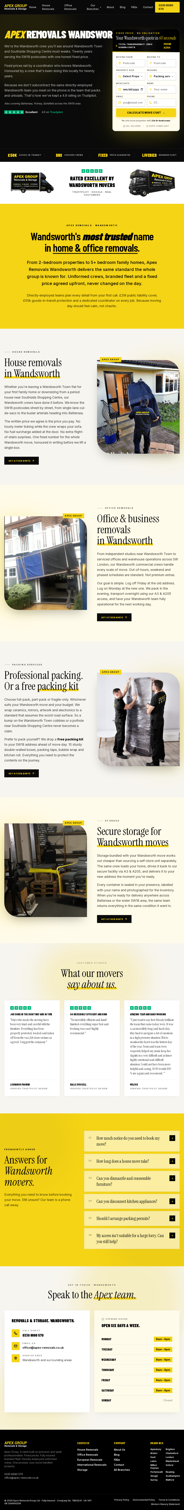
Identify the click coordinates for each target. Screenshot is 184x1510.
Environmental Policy (144, 1499)
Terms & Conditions (169, 1499)
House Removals (48, 7)
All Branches (122, 1469)
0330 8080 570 (166, 7)
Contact (148, 7)
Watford (170, 1479)
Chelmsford (172, 1453)
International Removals (92, 1464)
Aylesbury (155, 1449)
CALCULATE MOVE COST (146, 112)
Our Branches (94, 7)
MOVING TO (153, 57)
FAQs (134, 7)
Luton (153, 1461)
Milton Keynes (154, 1466)
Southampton (173, 1476)
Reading (170, 1472)
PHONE (151, 96)
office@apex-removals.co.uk (43, 1347)
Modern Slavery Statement (165, 1504)
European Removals (89, 1459)
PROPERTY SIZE (125, 70)
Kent (152, 1457)
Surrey (154, 1479)
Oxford (169, 1465)
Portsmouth (156, 1472)
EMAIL (119, 96)
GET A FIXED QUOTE (20, 460)
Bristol (153, 1453)
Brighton (170, 1449)
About (110, 7)
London (170, 1457)
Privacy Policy (121, 1499)
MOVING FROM (124, 57)
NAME (150, 83)
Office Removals (70, 7)
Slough (154, 1476)
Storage (82, 1469)
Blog (122, 7)
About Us (119, 1449)
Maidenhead (172, 1461)
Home (32, 7)
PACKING (152, 70)
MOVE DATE (123, 83)
